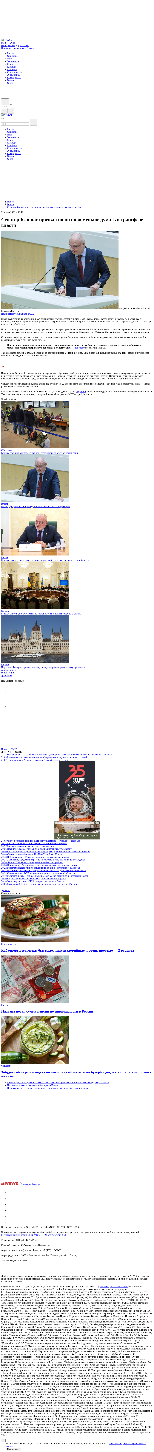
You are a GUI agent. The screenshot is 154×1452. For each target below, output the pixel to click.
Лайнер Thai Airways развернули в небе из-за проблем (32, 862)
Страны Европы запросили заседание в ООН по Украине (33, 878)
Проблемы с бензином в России (17, 48)
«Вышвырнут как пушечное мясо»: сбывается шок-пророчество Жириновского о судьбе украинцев (58, 1082)
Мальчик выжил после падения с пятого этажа (28, 846)
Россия (4, 557)
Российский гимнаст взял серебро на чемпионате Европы (34, 843)
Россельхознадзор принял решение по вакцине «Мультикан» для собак (40, 867)
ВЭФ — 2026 (8, 42)
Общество (6, 450)
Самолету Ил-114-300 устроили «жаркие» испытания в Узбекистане (39, 873)
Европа (5, 611)
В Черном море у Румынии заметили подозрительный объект (35, 857)
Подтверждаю (13, 1449)
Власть (4, 504)
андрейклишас (8, 670)
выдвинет (81, 391)
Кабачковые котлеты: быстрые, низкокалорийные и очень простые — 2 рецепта (67, 950)
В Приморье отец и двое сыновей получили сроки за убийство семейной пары (47, 1088)
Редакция (26, 1184)
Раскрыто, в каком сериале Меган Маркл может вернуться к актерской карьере (44, 876)
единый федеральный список (113, 1286)
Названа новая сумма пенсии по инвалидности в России (47, 1011)
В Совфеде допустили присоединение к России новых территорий (35, 506)
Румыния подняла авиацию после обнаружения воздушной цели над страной (44, 757)
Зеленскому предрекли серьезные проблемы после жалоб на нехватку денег (43, 859)
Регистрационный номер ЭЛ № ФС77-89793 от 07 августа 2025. (34, 1235)
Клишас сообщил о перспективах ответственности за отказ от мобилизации (40, 453)
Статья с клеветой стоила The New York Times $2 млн (31, 854)
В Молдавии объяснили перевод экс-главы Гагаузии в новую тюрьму (40, 865)
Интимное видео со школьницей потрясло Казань (32, 1085)
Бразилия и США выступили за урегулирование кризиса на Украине (39, 884)
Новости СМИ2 (9, 749)
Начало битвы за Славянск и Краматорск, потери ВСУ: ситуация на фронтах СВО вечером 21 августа (56, 754)
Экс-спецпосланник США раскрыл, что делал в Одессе (32, 881)
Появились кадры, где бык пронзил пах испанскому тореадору (36, 849)
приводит (80, 347)
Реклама (36, 1184)
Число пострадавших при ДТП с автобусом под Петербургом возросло (40, 840)
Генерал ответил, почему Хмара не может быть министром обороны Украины (41, 613)
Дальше (5, 890)
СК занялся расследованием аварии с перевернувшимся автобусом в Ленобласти (45, 851)
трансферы (6, 675)
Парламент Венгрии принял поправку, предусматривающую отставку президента (43, 667)
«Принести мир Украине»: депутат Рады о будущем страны (34, 760)
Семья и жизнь (8, 944)
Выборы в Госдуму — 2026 (15, 45)
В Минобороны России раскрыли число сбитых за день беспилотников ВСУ (43, 870)
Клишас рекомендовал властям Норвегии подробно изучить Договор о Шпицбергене (45, 560)
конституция (7, 672)
